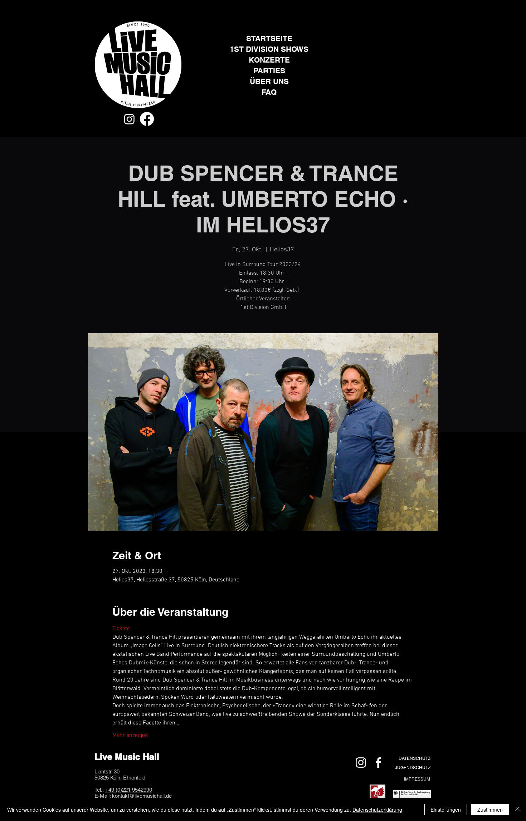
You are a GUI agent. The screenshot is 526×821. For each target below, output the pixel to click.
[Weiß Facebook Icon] (378, 763)
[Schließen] (517, 809)
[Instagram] (129, 119)
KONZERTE (269, 59)
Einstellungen (445, 809)
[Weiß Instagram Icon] (361, 763)
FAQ (269, 92)
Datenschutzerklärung (377, 809)
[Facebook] (147, 119)
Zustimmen (490, 809)
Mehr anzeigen (130, 735)
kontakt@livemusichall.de (142, 796)
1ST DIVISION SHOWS (269, 49)
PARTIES (269, 70)
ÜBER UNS (269, 81)
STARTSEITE (269, 38)
